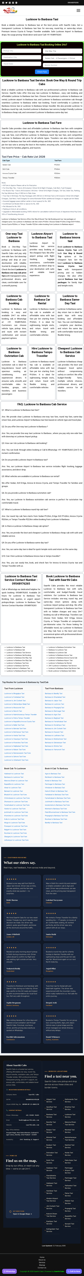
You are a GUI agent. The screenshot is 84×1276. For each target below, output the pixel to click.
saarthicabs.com (32, 1125)
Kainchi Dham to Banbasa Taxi (56, 791)
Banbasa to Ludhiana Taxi (54, 735)
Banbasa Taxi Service (51, 1116)
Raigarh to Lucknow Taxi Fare (15, 830)
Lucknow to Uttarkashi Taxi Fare (16, 760)
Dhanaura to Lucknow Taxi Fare (16, 802)
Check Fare (42, 72)
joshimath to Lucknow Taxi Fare (16, 812)
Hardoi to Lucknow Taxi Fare (14, 809)
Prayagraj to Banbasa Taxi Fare (56, 816)
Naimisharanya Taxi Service (70, 1138)
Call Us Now (74, 1271)
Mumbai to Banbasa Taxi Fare (56, 809)
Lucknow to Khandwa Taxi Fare (16, 743)
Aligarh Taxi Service (51, 1100)
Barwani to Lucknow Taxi (13, 791)
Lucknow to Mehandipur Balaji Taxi (17, 704)
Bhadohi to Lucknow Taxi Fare (15, 795)
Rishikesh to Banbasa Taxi (54, 777)
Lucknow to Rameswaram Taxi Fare (17, 753)
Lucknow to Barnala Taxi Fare (15, 729)
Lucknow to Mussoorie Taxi (14, 708)
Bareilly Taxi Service (51, 1123)
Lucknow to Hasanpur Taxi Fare (16, 739)
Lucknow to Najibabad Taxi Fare (16, 746)
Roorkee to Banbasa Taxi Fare (56, 819)
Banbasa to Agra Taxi (53, 715)
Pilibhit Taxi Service (69, 1202)
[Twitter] (6, 3)
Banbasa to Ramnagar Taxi (55, 711)
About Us (42, 1260)
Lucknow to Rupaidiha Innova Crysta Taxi (19, 722)
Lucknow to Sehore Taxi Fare (15, 757)
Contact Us (42, 1268)
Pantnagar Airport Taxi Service (69, 1170)
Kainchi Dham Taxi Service (51, 1215)
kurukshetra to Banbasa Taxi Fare (57, 805)
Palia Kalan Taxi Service (71, 1161)
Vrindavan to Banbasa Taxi (55, 788)
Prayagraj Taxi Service (70, 1210)
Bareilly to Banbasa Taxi (53, 823)
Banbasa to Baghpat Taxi (54, 718)
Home (42, 1257)
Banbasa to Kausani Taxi (54, 732)
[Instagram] (10, 3)
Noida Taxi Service (69, 1154)
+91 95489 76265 (32, 1115)
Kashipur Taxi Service (51, 1222)
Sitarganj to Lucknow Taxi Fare (15, 837)
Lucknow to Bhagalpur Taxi (14, 693)
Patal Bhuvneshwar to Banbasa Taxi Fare (60, 812)
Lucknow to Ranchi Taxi (13, 711)
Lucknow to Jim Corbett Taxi (15, 701)
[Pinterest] (13, 3)
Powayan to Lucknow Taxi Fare (15, 826)
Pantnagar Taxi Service (70, 1179)
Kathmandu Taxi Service (71, 1100)
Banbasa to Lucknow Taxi (54, 704)
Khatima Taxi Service (70, 1108)
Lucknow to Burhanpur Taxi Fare (16, 732)
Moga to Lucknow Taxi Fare (14, 823)
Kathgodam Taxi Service (52, 1230)
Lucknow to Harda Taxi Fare (14, 735)
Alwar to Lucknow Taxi (12, 788)
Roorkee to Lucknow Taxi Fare (15, 833)
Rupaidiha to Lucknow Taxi (14, 784)
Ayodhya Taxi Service (51, 1108)
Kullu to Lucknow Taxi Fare (14, 819)
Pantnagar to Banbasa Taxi (55, 784)
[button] (73, 2)
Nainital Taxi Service (69, 1146)
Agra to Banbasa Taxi (53, 774)
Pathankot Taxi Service (70, 1187)
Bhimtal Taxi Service (51, 1138)
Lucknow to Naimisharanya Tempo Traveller (20, 715)
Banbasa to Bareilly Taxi (53, 693)
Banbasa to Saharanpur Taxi (55, 743)
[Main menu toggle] (78, 10)
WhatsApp (10, 1271)
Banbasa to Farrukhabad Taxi (56, 722)
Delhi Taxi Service (50, 1161)
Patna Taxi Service (69, 1194)
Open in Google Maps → (22, 1214)
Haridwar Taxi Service (51, 1192)
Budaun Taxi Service (51, 1146)
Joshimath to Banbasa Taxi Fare (57, 802)
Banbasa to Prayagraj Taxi (54, 708)
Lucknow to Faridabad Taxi (14, 697)
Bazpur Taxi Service (50, 1131)
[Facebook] (3, 3)
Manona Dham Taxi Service (70, 1123)
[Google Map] (16, 3)
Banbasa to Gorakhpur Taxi (55, 725)
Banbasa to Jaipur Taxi (53, 701)
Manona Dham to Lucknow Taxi (16, 781)
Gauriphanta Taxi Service (51, 1177)
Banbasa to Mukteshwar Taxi (55, 739)
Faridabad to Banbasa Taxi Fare (56, 795)
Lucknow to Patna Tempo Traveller (17, 718)
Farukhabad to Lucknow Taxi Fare (16, 805)
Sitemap (42, 1265)
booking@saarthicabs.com (29, 1120)
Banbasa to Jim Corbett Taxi (55, 729)
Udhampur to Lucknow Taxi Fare (16, 840)
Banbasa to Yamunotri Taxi (55, 750)
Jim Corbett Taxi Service (52, 1207)
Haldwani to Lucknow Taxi (14, 774)
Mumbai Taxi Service (70, 1131)
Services (42, 1262)
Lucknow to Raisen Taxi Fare (14, 750)
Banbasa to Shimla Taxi (53, 746)
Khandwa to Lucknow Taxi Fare (16, 816)
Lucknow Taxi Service (70, 1116)
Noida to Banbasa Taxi (53, 781)
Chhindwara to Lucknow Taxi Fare (17, 798)
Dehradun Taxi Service (52, 1154)
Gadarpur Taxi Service (51, 1169)
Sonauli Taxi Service (69, 1225)
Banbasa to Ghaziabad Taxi (55, 697)
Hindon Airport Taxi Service (52, 1199)
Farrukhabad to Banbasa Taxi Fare (57, 798)
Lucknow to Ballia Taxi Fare (14, 725)
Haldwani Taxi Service (51, 1184)
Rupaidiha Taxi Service (70, 1217)
